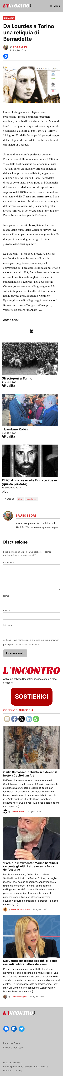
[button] (5, 56)
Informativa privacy (12, 1070)
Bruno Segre (20, 46)
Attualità (8, 385)
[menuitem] (32, 364)
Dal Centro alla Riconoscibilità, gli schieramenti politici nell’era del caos (31, 962)
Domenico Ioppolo (19, 996)
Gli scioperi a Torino (17, 378)
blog (5, 491)
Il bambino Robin (15, 429)
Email (6, 610)
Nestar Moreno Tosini (20, 909)
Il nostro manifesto (13, 1047)
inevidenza (31, 499)
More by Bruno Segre (47, 527)
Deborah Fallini (17, 811)
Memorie (9, 18)
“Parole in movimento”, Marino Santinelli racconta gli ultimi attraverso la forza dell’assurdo (30, 866)
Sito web (7, 625)
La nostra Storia (11, 1043)
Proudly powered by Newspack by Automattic (25, 1066)
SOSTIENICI (31, 696)
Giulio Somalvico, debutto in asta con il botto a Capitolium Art (30, 773)
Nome (6, 596)
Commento (9, 562)
